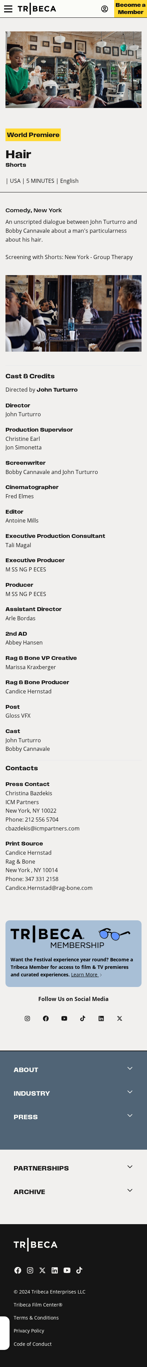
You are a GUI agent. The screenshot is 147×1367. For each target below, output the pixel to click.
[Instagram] (27, 1018)
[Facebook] (46, 1018)
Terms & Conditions (36, 1317)
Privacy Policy (29, 1330)
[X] (119, 1018)
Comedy (17, 210)
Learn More (85, 974)
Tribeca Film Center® (38, 1304)
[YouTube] (64, 1018)
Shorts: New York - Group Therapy (89, 256)
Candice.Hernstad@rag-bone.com (49, 887)
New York (48, 210)
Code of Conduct (33, 1344)
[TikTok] (83, 1018)
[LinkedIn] (101, 1018)
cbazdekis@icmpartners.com (42, 828)
